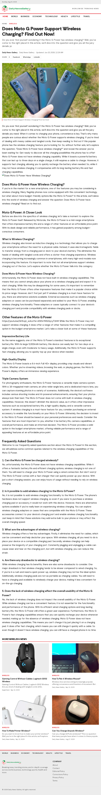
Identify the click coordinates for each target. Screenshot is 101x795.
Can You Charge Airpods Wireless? (68, 730)
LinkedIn (37, 57)
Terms (55, 781)
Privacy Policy (58, 777)
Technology (51, 16)
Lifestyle (75, 16)
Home (5, 16)
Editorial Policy (59, 771)
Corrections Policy (60, 774)
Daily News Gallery (9, 52)
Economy (37, 16)
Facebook (16, 57)
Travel (86, 16)
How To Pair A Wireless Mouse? (66, 678)
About (55, 765)
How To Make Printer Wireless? (16, 730)
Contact (56, 768)
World (14, 16)
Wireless (13, 24)
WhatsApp (27, 57)
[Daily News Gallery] (16, 9)
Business (25, 16)
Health (64, 16)
